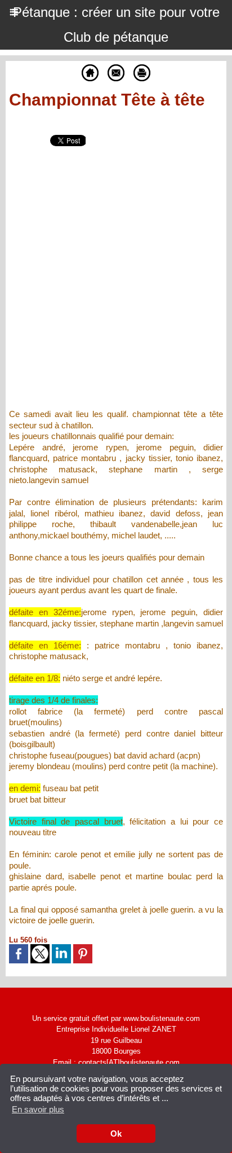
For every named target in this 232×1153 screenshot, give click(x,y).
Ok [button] (116, 1133)
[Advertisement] (107, 285)
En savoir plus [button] (38, 1109)
